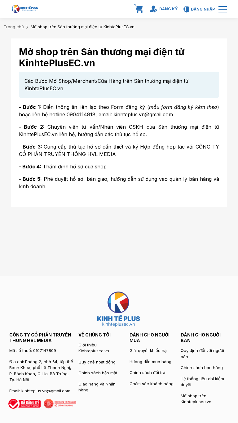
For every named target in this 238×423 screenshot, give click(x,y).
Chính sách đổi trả (147, 372)
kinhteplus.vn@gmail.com (45, 390)
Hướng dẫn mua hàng (150, 361)
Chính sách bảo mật (97, 372)
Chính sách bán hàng (202, 367)
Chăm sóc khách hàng (152, 383)
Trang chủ (14, 26)
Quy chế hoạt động (97, 361)
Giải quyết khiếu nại (148, 350)
